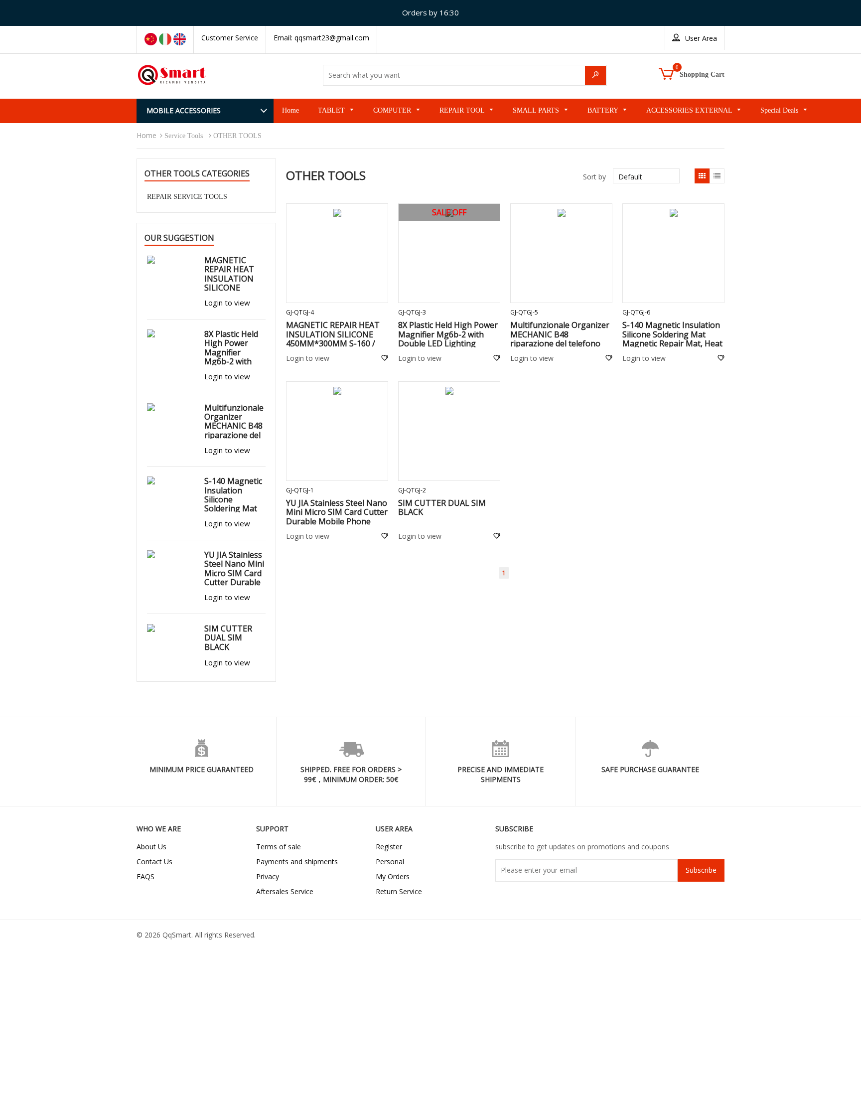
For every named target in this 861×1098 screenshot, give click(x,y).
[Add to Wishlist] (384, 358)
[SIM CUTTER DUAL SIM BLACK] (449, 392)
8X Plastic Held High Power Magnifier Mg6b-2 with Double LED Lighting (448, 334)
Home (146, 135)
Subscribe (701, 870)
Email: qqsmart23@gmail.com (321, 37)
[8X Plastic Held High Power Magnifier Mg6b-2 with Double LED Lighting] (170, 334)
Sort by (594, 176)
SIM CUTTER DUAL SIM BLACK (442, 507)
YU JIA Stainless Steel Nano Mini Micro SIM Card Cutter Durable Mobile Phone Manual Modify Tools (337, 516)
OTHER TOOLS (237, 135)
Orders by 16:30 (430, 12)
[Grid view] (702, 175)
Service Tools (183, 135)
